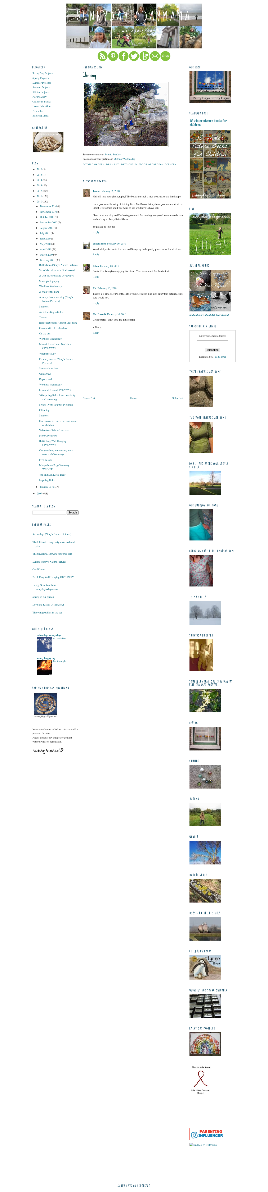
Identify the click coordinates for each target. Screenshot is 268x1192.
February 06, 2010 (110, 191)
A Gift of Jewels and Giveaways (56, 275)
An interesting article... (51, 312)
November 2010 (48, 212)
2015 (40, 175)
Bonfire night (59, 661)
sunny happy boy (46, 658)
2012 (40, 191)
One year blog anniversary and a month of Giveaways (56, 452)
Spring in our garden (43, 597)
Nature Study (39, 97)
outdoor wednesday (149, 164)
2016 (40, 169)
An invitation (59, 638)
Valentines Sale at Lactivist (54, 430)
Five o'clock (45, 460)
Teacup (43, 317)
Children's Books (41, 101)
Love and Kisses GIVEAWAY (55, 390)
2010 (40, 201)
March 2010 (46, 254)
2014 (40, 180)
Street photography (49, 281)
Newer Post (89, 398)
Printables (37, 111)
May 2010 (45, 244)
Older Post (177, 398)
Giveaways (45, 373)
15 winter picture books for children (208, 122)
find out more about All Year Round (209, 315)
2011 (40, 196)
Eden (96, 266)
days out (127, 164)
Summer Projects (41, 83)
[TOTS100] (206, 1139)
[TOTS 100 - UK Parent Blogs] (206, 1127)
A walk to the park (49, 291)
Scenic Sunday (113, 154)
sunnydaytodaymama (134, 16)
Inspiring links (46, 480)
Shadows (44, 306)
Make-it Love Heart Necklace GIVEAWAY (55, 346)
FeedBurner (220, 356)
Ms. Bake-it (99, 314)
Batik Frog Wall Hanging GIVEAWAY (52, 443)
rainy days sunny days (49, 635)
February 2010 (48, 260)
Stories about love (48, 368)
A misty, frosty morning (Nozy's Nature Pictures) (56, 299)
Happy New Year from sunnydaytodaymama (45, 587)
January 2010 (47, 487)
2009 (40, 493)
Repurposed (45, 379)
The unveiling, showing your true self (52, 554)
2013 (40, 185)
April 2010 (46, 249)
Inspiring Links (40, 115)
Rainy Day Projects (42, 73)
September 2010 (49, 222)
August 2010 (47, 228)
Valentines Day (47, 353)
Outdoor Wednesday (124, 159)
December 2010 (48, 206)
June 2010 (45, 238)
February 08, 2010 (109, 266)
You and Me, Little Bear (52, 474)
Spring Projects (40, 78)
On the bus (44, 333)
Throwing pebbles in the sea (47, 612)
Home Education (41, 106)
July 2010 (45, 233)
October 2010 (47, 217)
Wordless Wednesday (50, 286)
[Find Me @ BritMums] (203, 1145)
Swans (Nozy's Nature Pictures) (56, 404)
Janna (96, 191)
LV (94, 288)
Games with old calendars (53, 328)
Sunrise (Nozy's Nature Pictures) (49, 561)
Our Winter (38, 569)
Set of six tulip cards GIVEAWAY (57, 270)
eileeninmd (99, 243)
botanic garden (93, 164)
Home (133, 398)
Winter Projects (40, 92)
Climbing (44, 410)
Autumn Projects (41, 87)
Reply (96, 232)
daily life (113, 164)
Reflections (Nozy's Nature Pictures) (58, 265)
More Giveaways (48, 435)
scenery (171, 164)
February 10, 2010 (107, 288)
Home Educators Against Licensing (58, 322)
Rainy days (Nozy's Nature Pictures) (51, 534)
